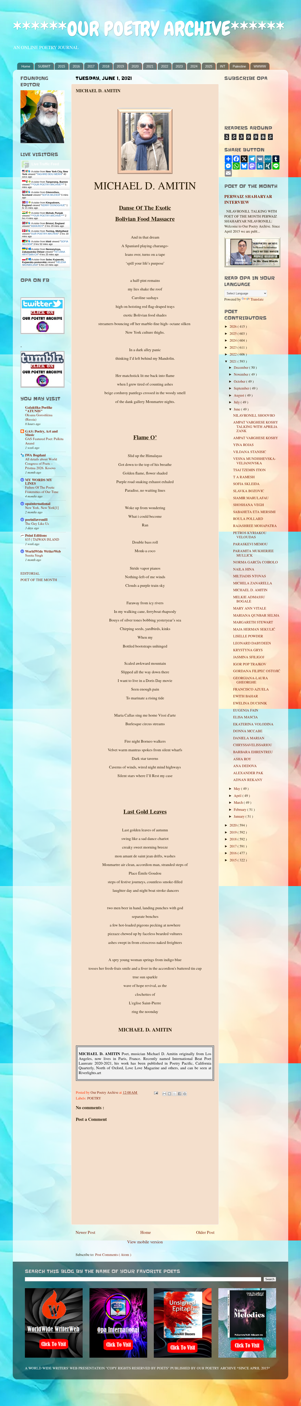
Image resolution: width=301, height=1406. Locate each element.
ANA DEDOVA (245, 765)
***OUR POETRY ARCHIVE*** (47, 184)
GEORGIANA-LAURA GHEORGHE (250, 680)
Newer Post (85, 1232)
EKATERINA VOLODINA (253, 724)
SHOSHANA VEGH (248, 504)
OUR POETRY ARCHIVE (44, 233)
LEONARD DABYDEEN (252, 643)
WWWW (260, 66)
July (237, 402)
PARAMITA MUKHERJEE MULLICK (253, 552)
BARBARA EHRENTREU (253, 751)
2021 (149, 66)
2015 (61, 66)
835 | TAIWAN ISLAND (42, 539)
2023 (179, 66)
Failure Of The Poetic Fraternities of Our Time (41, 489)
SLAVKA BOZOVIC (248, 490)
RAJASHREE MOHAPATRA (255, 525)
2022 (164, 66)
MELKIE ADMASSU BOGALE (249, 599)
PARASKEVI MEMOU (250, 544)
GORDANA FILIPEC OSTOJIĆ (256, 670)
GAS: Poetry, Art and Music (41, 433)
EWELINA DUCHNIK (250, 703)
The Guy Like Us (37, 523)
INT (222, 66)
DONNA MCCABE (247, 730)
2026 (234, 326)
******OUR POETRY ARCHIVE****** (149, 28)
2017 (91, 66)
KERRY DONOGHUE (53, 205)
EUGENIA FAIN (245, 710)
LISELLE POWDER (248, 636)
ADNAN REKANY (247, 779)
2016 (76, 66)
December (241, 367)
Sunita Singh (34, 555)
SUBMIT (44, 66)
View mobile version (145, 1241)
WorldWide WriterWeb (43, 551)
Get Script (32, 269)
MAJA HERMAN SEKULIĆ (254, 629)
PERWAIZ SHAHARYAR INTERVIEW (248, 199)
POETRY (94, 1098)
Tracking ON (57, 269)
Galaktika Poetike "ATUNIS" (38, 409)
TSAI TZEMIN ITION (249, 469)
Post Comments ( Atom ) (113, 1254)
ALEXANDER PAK (248, 772)
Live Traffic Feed (45, 164)
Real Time (44, 269)
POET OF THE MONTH (38, 579)
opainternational (37, 503)
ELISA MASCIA (245, 717)
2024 (193, 66)
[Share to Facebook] (179, 1094)
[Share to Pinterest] (184, 1094)
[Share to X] (174, 1094)
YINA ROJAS (243, 444)
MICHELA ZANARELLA (252, 583)
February (240, 809)
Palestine (239, 66)
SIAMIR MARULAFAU (251, 497)
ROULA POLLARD (248, 518)
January (239, 816)
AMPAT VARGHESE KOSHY (255, 437)
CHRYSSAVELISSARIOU (252, 744)
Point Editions (36, 535)
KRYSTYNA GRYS (248, 649)
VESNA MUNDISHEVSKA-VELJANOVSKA (254, 460)
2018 (105, 66)
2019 (120, 66)
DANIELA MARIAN (248, 738)
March (239, 802)
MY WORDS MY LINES (38, 481)
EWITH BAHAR (245, 696)
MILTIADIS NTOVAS (249, 576)
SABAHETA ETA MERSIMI (254, 511)
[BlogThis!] (169, 1094)
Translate (257, 299)
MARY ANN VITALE (249, 608)
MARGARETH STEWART (253, 622)
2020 (135, 66)
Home (25, 66)
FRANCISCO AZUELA (251, 689)
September (242, 388)
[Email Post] (155, 1092)
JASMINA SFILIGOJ (248, 657)
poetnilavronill (36, 519)
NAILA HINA (243, 569)
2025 (208, 66)
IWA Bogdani (35, 455)
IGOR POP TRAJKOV (249, 664)
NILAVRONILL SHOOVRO (254, 415)
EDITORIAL (30, 573)
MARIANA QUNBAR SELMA (256, 615)
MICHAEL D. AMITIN (250, 589)
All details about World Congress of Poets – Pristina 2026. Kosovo (41, 463)
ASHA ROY (37, 226)
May (237, 788)
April (238, 795)
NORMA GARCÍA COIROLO (255, 562)
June (237, 409)
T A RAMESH (244, 476)
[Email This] (164, 1094)
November (241, 374)
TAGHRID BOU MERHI (49, 174)
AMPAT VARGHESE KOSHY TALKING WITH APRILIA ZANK (255, 426)
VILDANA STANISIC (249, 451)
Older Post (205, 1232)
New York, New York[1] (42, 507)
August (239, 395)
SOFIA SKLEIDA (51, 195)
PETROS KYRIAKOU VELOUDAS (249, 534)
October (240, 381)
